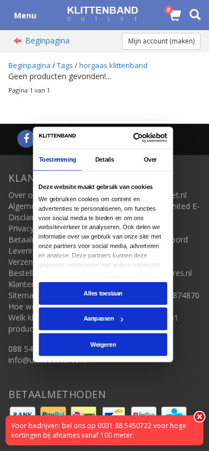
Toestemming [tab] (57, 159)
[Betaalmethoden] (23, 414)
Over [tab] (150, 159)
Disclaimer (27, 217)
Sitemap (23, 295)
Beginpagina (47, 40)
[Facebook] (26, 139)
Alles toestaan (103, 293)
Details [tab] (104, 159)
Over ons (24, 195)
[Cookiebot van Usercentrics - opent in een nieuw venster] (134, 138)
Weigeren (103, 344)
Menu (25, 15)
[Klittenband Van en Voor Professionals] (102, 14)
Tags (65, 65)
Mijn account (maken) (161, 41)
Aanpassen (99, 319)
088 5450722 (31, 348)
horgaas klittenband (113, 65)
